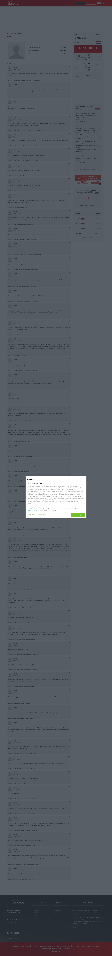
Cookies (37, 510)
